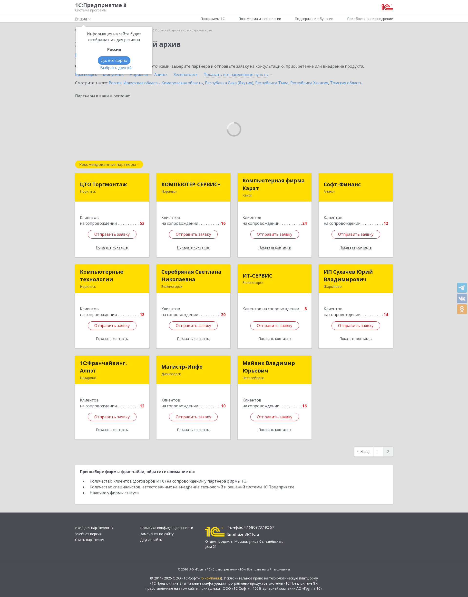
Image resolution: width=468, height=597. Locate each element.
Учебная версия (88, 534)
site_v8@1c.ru (248, 534)
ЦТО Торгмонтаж (103, 184)
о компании (211, 578)
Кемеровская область (182, 82)
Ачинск (161, 74)
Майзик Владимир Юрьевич (269, 367)
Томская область (346, 82)
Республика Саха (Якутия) (229, 82)
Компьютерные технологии (101, 275)
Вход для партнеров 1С (94, 527)
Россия (115, 82)
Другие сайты (151, 539)
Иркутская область (141, 82)
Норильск (139, 74)
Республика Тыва (271, 82)
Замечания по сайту (157, 534)
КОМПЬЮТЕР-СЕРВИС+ (190, 184)
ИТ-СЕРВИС (257, 275)
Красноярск (86, 74)
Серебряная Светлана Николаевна (191, 275)
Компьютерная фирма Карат (274, 184)
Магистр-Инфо (182, 366)
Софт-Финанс (342, 184)
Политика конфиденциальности (166, 527)
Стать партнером (89, 539)
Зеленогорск (186, 74)
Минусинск (113, 74)
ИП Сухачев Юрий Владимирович (348, 275)
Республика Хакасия (309, 82)
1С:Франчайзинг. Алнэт (103, 367)
